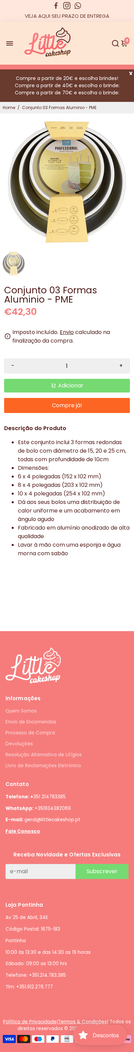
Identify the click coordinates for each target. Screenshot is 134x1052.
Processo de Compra (30, 733)
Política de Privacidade (30, 1021)
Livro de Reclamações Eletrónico (43, 765)
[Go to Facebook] (56, 5)
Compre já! (67, 405)
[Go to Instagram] (67, 5)
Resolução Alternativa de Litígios (43, 754)
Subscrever (102, 871)
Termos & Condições (82, 1021)
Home (9, 107)
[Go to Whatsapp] (78, 5)
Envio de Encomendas (30, 722)
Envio (67, 332)
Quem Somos (21, 711)
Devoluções (19, 744)
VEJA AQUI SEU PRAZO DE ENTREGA (67, 15)
